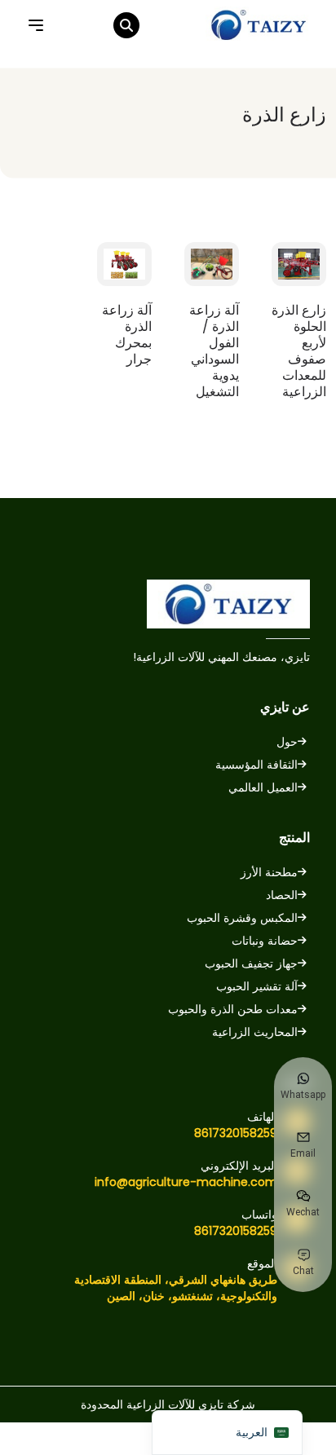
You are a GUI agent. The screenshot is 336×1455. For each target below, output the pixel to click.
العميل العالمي (263, 787)
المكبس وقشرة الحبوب (242, 918)
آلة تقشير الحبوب (257, 986)
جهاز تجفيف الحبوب (251, 963)
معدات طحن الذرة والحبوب (233, 1009)
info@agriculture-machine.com (186, 1182)
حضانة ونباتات (265, 941)
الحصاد (282, 895)
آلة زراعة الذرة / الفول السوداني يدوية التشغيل (214, 351)
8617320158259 (235, 1133)
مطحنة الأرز (269, 872)
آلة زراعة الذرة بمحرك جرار (127, 335)
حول (287, 742)
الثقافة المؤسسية (256, 764)
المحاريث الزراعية (255, 1032)
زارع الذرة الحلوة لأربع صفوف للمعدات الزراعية (299, 351)
